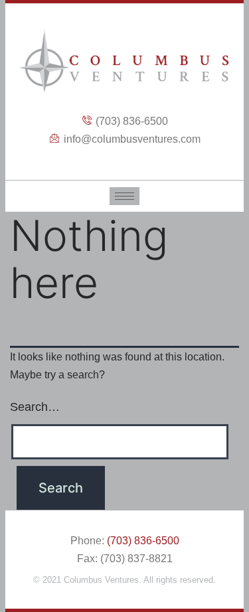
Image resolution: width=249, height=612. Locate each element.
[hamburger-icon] (124, 196)
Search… (35, 407)
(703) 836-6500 (143, 540)
